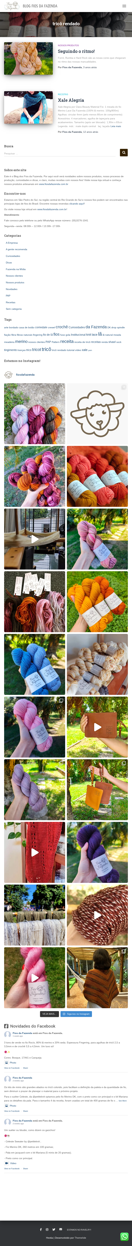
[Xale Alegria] (28, 107)
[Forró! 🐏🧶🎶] (97, 664)
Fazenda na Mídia (16, 269)
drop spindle (118, 327)
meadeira (9, 342)
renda (104, 342)
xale (84, 350)
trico (28, 349)
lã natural (108, 334)
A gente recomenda (16, 249)
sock (118, 342)
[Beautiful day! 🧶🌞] (34, 915)
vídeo (78, 350)
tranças (22, 350)
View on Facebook (12, 1068)
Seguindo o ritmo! (76, 51)
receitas (96, 341)
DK (109, 327)
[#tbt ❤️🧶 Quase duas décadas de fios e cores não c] (97, 413)
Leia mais (116, 126)
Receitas (63, 94)
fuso (62, 334)
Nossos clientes (14, 275)
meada (117, 334)
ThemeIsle (80, 1237)
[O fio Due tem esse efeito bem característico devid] (97, 915)
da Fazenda (96, 327)
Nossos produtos (68, 45)
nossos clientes (36, 342)
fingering (37, 334)
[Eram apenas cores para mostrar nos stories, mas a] (97, 476)
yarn (90, 350)
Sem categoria (14, 309)
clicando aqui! (76, 203)
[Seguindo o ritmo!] (28, 58)
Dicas (9, 262)
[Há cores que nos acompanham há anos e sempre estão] (97, 852)
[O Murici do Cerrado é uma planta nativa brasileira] (34, 789)
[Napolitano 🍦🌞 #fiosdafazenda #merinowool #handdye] (97, 539)
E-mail (61, 1229)
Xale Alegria (71, 100)
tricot (36, 349)
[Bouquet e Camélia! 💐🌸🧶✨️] (34, 476)
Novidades (11, 289)
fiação (7, 334)
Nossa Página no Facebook (40, 1230)
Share (25, 1068)
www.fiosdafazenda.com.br (53, 184)
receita (67, 341)
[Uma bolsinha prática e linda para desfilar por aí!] (97, 727)
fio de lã (48, 334)
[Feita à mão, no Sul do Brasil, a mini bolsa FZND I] (97, 789)
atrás (90, 67)
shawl (112, 341)
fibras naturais (24, 334)
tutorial (70, 350)
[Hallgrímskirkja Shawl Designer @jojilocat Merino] (34, 852)
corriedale (41, 327)
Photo (13, 1062)
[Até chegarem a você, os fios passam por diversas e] (34, 601)
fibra (13, 334)
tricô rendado (59, 350)
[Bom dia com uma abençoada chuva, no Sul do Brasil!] (34, 539)
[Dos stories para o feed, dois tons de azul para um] (34, 664)
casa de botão (26, 327)
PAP (8, 295)
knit (88, 334)
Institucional (78, 334)
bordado (13, 327)
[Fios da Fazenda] (32, 6)
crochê (62, 327)
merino (21, 341)
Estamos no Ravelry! (79, 1230)
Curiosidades (13, 256)
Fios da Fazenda (22, 1033)
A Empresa (12, 242)
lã (100, 334)
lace (94, 334)
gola (68, 334)
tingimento (10, 349)
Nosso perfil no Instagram (47, 1230)
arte (6, 327)
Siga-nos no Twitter (54, 1230)
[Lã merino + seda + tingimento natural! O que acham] (34, 977)
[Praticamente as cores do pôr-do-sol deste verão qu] (97, 601)
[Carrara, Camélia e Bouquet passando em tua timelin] (34, 413)
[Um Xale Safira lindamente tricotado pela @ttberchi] (97, 977)
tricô (46, 349)
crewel (51, 327)
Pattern (56, 342)
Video (13, 1163)
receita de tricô (82, 342)
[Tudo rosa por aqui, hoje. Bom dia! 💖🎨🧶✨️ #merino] (34, 727)
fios (56, 334)
